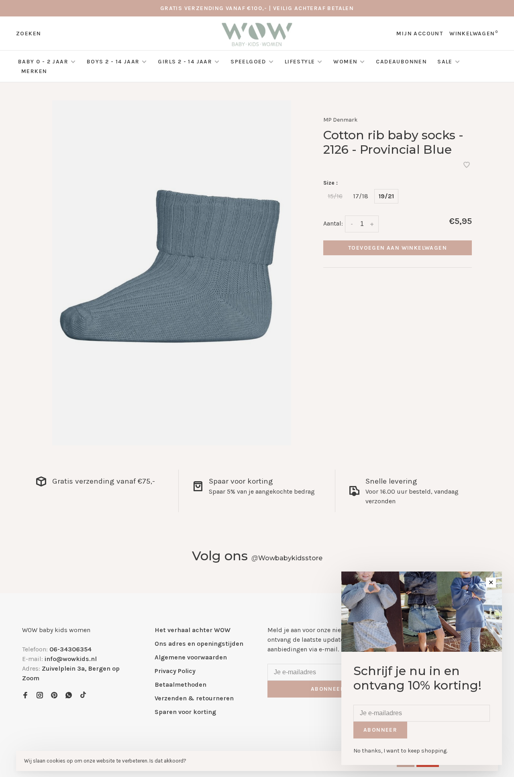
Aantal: (333, 223)
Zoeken (28, 33)
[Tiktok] (83, 696)
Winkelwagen (473, 33)
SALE (445, 61)
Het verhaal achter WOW (192, 630)
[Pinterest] (54, 696)
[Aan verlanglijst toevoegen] (466, 165)
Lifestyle (300, 61)
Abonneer (328, 688)
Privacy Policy (175, 671)
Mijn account (419, 33)
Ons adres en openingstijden (199, 643)
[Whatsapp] (68, 696)
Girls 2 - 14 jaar (185, 61)
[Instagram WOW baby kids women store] (40, 696)
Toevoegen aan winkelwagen (397, 247)
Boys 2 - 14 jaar (113, 61)
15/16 (335, 196)
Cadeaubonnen (401, 61)
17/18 (360, 196)
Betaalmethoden (180, 684)
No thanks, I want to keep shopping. (400, 750)
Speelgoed (248, 61)
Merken (34, 71)
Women (345, 61)
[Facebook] (25, 696)
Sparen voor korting (185, 712)
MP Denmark (340, 119)
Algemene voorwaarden (191, 657)
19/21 (386, 196)
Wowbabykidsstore (286, 558)
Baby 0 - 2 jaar (43, 61)
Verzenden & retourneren (194, 698)
